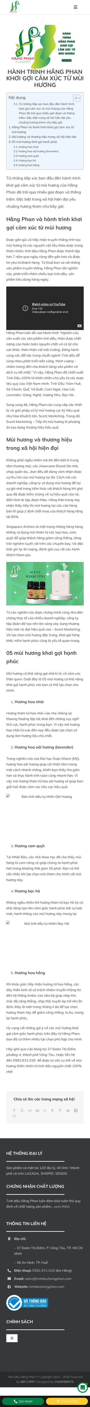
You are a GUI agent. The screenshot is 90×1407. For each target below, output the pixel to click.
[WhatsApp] (45, 1110)
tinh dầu (60, 274)
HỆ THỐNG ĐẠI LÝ (24, 1153)
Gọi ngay (25, 1401)
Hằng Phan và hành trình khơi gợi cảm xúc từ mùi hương (43, 129)
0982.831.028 (24, 1060)
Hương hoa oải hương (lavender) (38, 151)
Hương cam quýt (28, 155)
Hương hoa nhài (28, 146)
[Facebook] (14, 1110)
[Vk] (68, 1110)
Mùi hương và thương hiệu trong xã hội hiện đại (44, 137)
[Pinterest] (60, 1110)
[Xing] (76, 1110)
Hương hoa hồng (28, 165)
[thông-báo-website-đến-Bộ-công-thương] (27, 1296)
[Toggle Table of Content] (74, 98)
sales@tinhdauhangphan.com (48, 1279)
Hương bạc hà (27, 160)
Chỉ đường (69, 1401)
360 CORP (27, 1382)
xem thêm (62, 1206)
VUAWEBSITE (64, 1382)
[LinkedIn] (37, 1110)
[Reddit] (29, 1110)
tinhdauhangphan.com (46, 1286)
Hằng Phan (20, 219)
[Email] (14, 1116)
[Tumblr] (52, 1110)
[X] (22, 1110)
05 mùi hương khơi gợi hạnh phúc (34, 142)
